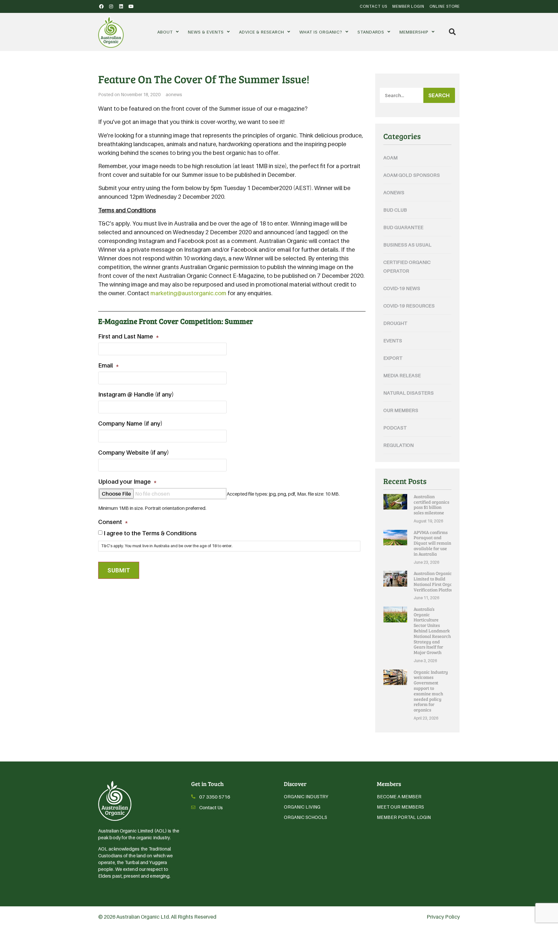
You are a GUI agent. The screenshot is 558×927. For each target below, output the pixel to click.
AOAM (390, 157)
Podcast (395, 427)
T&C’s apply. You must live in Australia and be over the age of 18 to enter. (166, 545)
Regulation (398, 445)
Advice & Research (261, 32)
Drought (395, 323)
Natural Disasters (408, 393)
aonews (174, 94)
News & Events (206, 32)
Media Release (402, 375)
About (165, 32)
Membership (414, 32)
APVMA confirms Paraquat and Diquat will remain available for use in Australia (432, 543)
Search (439, 95)
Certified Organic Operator (406, 266)
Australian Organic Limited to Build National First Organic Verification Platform (436, 581)
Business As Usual (407, 244)
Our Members (400, 410)
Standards (370, 32)
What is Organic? (320, 32)
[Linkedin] (121, 6)
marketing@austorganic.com (188, 293)
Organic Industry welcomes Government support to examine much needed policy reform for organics (431, 691)
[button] (452, 31)
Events (392, 340)
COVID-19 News (401, 288)
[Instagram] (111, 6)
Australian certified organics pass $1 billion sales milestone (431, 504)
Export (392, 358)
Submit (119, 570)
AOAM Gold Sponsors (411, 175)
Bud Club (395, 210)
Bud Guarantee (403, 227)
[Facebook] (101, 6)
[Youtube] (131, 6)
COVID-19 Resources (409, 305)
